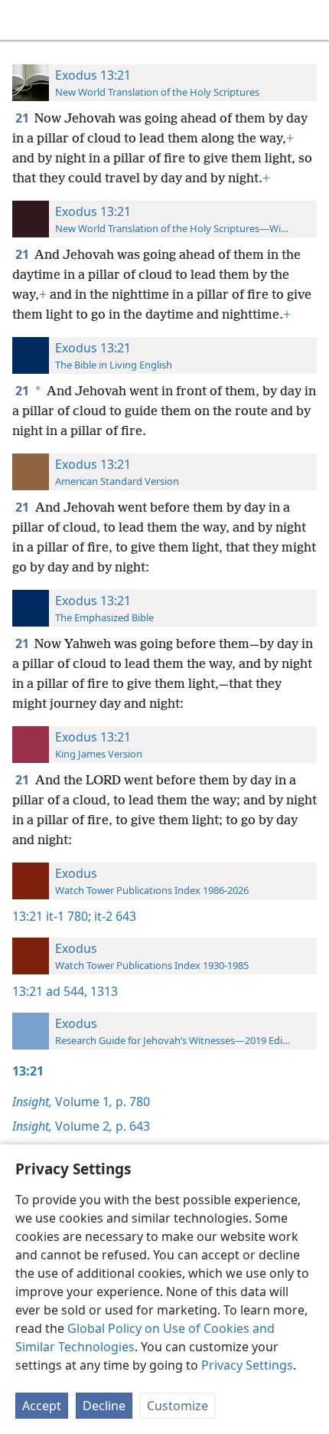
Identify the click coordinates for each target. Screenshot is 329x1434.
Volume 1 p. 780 (81, 1101)
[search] (310, 20)
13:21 (27, 916)
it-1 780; (68, 916)
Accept (41, 1405)
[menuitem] (23, 20)
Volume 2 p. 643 (81, 1126)
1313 (102, 991)
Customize (177, 1405)
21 (23, 118)
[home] (23, 20)
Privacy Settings (247, 1365)
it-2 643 (113, 916)
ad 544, (66, 991)
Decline (104, 1405)
